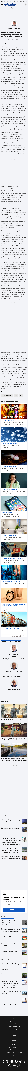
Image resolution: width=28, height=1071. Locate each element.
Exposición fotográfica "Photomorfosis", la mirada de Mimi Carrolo (11, 923)
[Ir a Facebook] (3, 1061)
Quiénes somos (14, 1021)
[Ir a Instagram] (11, 1061)
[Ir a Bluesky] (24, 1061)
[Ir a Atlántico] (10, 4)
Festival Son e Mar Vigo (9, 951)
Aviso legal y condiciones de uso (14, 1052)
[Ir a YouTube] (20, 1061)
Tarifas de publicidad (14, 1026)
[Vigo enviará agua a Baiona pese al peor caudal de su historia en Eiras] (14, 750)
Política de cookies (14, 1050)
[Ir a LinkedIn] (16, 1061)
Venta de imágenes (14, 1029)
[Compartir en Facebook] (5, 43)
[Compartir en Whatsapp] (2, 43)
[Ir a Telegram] (14, 1065)
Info (14, 1044)
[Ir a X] (7, 1061)
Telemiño (14, 1040)
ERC (21, 395)
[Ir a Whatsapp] (9, 1065)
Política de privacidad (14, 1047)
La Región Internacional (14, 1038)
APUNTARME (14, 910)
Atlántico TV (14, 1023)
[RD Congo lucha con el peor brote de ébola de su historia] (14, 730)
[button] (26, 4)
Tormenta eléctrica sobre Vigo (14, 1)
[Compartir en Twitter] (7, 43)
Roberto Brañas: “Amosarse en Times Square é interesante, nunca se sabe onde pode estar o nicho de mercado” (10, 1003)
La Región (14, 1035)
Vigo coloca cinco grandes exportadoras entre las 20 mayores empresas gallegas (10, 850)
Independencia (7, 395)
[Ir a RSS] (18, 1065)
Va (16, 395)
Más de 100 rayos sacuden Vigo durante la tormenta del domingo (11, 822)
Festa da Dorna (6, 936)
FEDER (14, 1055)
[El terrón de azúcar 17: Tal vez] (14, 711)
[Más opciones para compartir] (10, 43)
